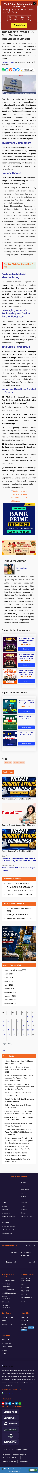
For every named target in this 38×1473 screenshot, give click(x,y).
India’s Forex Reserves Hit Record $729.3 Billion (18, 1106)
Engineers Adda (11, 1262)
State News (25, 1189)
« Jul (3, 1050)
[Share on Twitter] (18, 69)
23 (33, 1030)
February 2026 (10, 992)
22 (28, 1030)
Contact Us (25, 1321)
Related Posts (8, 772)
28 (23, 1034)
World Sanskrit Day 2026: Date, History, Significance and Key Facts (18, 1148)
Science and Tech (8, 1229)
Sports (4, 1202)
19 (13, 1030)
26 (13, 1034)
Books (4, 1353)
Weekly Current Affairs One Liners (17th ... (17, 799)
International (25, 1186)
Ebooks (4, 1350)
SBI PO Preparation (9, 1280)
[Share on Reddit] (10, 69)
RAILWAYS (25, 1287)
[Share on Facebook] (14, 69)
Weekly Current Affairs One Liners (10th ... (17, 851)
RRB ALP (5, 1321)
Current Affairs (19, 763)
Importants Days (26, 1216)
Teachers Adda (31, 1246)
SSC (22, 1284)
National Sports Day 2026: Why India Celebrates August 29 (19, 1125)
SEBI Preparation (8, 1289)
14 (23, 1025)
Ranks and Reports (8, 1226)
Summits (24, 1209)
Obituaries (5, 1223)
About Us (24, 1317)
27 (18, 1034)
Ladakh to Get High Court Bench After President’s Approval (19, 1100)
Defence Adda (26, 1255)
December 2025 (11, 1000)
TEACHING (25, 1291)
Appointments (25, 1193)
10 (3, 1025)
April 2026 (9, 985)
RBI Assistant (6, 1302)
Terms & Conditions (9, 1461)
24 (4, 1034)
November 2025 (11, 1003)
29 (28, 1034)
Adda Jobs (13, 1252)
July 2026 (9, 974)
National (23, 1182)
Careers (27, 1329)
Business (8, 763)
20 (18, 1030)
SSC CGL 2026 (7, 1324)
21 (23, 1030)
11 (8, 1025)
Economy (24, 1213)
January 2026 (10, 996)
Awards (4, 1206)
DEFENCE (25, 1294)
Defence (23, 1206)
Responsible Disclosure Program (14, 1454)
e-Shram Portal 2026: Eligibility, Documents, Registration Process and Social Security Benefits (19, 1086)
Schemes (5, 1209)
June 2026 (9, 977)
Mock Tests (6, 1339)
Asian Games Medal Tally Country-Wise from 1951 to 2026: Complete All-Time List (18, 1132)
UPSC (23, 1301)
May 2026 (9, 981)
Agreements (6, 1213)
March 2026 (9, 989)
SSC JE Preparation (9, 1293)
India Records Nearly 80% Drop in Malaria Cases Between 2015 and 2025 (18, 1069)
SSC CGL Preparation (6, 1297)
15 (28, 1025)
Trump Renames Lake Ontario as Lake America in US (17, 1160)
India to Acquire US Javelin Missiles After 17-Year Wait (19, 1118)
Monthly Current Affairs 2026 (17, 915)
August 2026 (15, 970)
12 (13, 1025)
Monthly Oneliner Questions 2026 (19, 918)
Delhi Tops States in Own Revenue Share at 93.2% (18, 1094)
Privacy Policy (24, 1461)
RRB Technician (7, 1317)
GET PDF (33, 1470)
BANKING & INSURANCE (25, 1279)
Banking (23, 1196)
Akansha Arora (9, 62)
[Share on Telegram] (6, 69)
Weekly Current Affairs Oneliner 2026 (19, 910)
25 (8, 1034)
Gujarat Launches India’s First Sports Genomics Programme (19, 1062)
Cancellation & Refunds (11, 1458)
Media (23, 1324)
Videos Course (7, 1346)
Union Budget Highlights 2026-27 (19, 894)
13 (18, 1025)
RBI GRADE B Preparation (7, 1306)
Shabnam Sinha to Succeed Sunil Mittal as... (18, 825)
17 (3, 1030)
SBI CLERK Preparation (6, 1285)
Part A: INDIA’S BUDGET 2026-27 (20, 887)
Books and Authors (8, 1216)
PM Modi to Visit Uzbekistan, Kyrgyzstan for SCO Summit (16, 1154)
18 (8, 1030)
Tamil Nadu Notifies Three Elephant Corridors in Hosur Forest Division (18, 1112)
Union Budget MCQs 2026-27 (18, 883)
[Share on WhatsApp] (3, 69)
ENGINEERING (26, 1298)
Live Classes (6, 1343)
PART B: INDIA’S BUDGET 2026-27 (20, 891)
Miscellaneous (7, 1233)
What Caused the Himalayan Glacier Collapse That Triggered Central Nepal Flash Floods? (19, 1078)
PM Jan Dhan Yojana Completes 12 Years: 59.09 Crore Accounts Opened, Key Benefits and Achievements (19, 1140)
